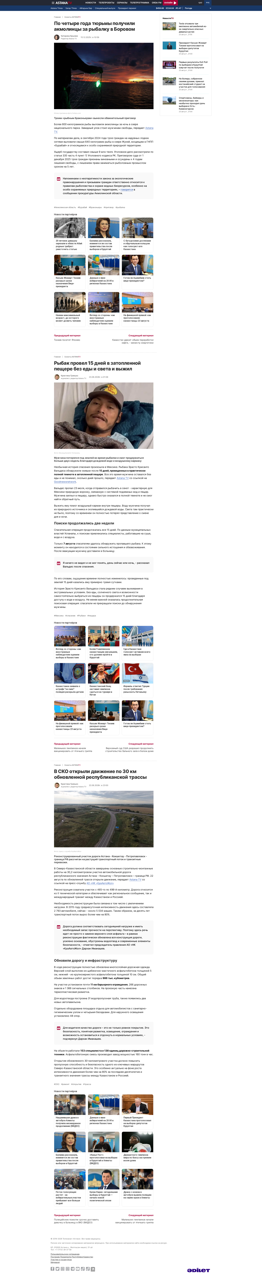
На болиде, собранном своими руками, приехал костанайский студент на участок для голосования (192, 82)
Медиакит (55, 1262)
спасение (71, 616)
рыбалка (121, 207)
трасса (87, 1084)
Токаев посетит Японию (67, 339)
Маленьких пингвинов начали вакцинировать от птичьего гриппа (73, 749)
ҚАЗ (200, 3)
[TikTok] (82, 1268)
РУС (207, 3)
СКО (57, 1084)
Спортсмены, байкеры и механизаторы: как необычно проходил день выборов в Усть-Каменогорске (192, 103)
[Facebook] (52, 1268)
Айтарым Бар (86, 8)
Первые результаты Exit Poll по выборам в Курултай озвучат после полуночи (193, 65)
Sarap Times (71, 8)
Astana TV (123, 478)
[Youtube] (77, 1268)
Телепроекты (106, 2)
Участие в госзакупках (61, 1259)
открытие (76, 1084)
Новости (90, 2)
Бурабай (83, 207)
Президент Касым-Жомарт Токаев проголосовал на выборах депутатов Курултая (193, 47)
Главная (57, 17)
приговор (109, 207)
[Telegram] (72, 1268)
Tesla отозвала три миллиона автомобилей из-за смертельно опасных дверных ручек (193, 27)
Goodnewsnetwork (65, 481)
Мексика (59, 616)
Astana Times (57, 8)
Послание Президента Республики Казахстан (72, 1257)
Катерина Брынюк (69, 36)
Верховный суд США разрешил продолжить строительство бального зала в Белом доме (129, 749)
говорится (127, 189)
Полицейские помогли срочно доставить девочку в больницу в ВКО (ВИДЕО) (76, 1221)
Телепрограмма (139, 2)
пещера (92, 616)
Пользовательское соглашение (65, 1254)
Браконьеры (96, 207)
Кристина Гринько (69, 375)
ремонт (65, 1084)
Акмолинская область (65, 207)
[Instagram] (62, 1268)
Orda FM (156, 2)
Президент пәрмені (127, 8)
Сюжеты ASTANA (72, 17)
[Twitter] (57, 1268)
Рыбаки (82, 616)
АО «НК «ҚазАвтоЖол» (100, 883)
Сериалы (122, 2)
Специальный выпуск (105, 8)
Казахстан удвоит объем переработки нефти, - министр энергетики (133, 341)
